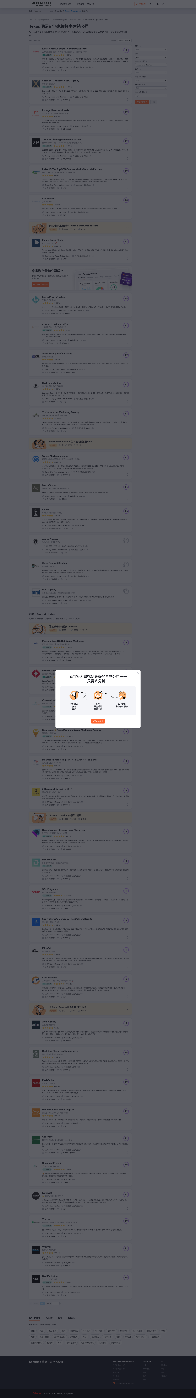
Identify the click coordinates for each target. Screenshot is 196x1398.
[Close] (138, 672)
